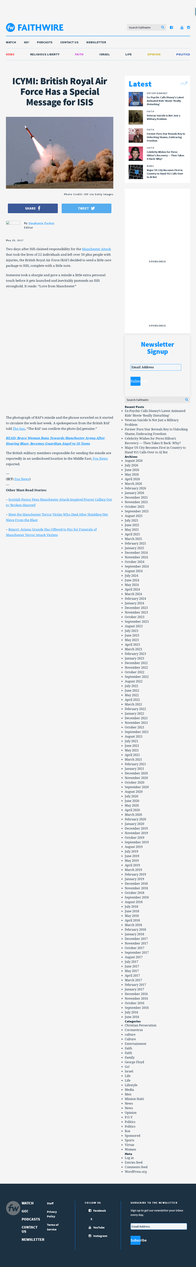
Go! (26, 42)
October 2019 (134, 837)
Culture (130, 1039)
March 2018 (133, 925)
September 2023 (137, 621)
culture (130, 1034)
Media (129, 1090)
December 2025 (136, 497)
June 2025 (132, 525)
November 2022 (136, 667)
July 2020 (131, 796)
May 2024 (132, 585)
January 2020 (134, 824)
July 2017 (131, 962)
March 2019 (133, 870)
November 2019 (136, 833)
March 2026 (133, 484)
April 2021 (132, 755)
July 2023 (131, 631)
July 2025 (131, 520)
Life (128, 54)
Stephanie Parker (42, 223)
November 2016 (136, 998)
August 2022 (134, 681)
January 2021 (134, 769)
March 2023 (133, 649)
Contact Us (69, 42)
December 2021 (136, 718)
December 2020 (136, 773)
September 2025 (137, 511)
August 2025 (134, 516)
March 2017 (133, 980)
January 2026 (134, 493)
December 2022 (136, 663)
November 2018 (136, 888)
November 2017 (136, 943)
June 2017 (132, 966)
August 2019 (134, 847)
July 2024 (131, 575)
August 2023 (134, 626)
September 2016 (137, 1008)
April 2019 (132, 865)
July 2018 (131, 906)
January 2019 (134, 879)
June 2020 (132, 801)
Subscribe (135, 381)
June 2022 (132, 690)
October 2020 (134, 782)
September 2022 (137, 677)
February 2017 (135, 985)
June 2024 (132, 580)
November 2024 (136, 557)
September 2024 (137, 566)
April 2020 (132, 810)
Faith (79, 54)
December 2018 (136, 883)
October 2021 (134, 727)
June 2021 (132, 746)
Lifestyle (131, 1085)
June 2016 (132, 1017)
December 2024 (136, 552)
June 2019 (132, 856)
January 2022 (134, 713)
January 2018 (134, 934)
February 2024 (135, 598)
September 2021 (137, 732)
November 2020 (136, 778)
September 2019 (137, 842)
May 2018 (132, 916)
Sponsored (132, 1136)
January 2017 (134, 989)
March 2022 (133, 704)
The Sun (19, 429)
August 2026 (134, 461)
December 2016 (136, 994)
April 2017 (132, 975)
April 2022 (132, 700)
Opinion (154, 54)
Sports (129, 1140)
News (10, 54)
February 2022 (135, 709)
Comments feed (136, 1167)
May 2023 (132, 640)
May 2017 (132, 971)
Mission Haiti (134, 1099)
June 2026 (132, 470)
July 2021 (131, 741)
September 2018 (137, 897)
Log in (129, 1158)
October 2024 (134, 562)
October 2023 (134, 617)
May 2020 (132, 805)
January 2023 (134, 658)
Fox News (100, 458)
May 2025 (132, 530)
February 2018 (135, 929)
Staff (50, 1203)
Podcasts (45, 42)
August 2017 (134, 957)
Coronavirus (134, 1030)
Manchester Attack (96, 249)
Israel (104, 54)
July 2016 (131, 1012)
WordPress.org (136, 1172)
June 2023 (132, 635)
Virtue (129, 1145)
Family (130, 1057)
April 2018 (132, 920)
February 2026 (135, 488)
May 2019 (132, 860)
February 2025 (135, 543)
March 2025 (133, 539)
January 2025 (134, 548)
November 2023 (136, 612)
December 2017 (136, 939)
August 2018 (134, 902)
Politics (183, 54)
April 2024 (132, 589)
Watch (11, 42)
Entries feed (134, 1162)
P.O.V (129, 1117)
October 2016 (134, 1003)
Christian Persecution (140, 1025)
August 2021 (134, 736)
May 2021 (132, 750)
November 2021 (136, 723)
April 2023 (132, 644)
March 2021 (133, 759)
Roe (127, 1131)
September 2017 (137, 952)
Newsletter (96, 42)
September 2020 (137, 787)
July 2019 (131, 851)
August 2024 (134, 571)
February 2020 (135, 819)
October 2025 (134, 507)
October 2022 (134, 672)
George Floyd (134, 1062)
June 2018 (132, 911)
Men (128, 1094)
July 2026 (131, 465)
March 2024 (133, 594)
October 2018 (134, 893)
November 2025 (136, 502)
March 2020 (133, 815)
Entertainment (135, 1044)
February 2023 (135, 654)
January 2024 (134, 603)
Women (130, 1149)
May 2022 (132, 695)
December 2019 (136, 828)
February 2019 (135, 874)
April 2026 (132, 479)
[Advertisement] (159, 234)
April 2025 (132, 534)
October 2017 (134, 948)
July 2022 (131, 686)
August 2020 (134, 792)
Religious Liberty (45, 54)
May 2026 (132, 474)
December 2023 (136, 608)
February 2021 (135, 764)
